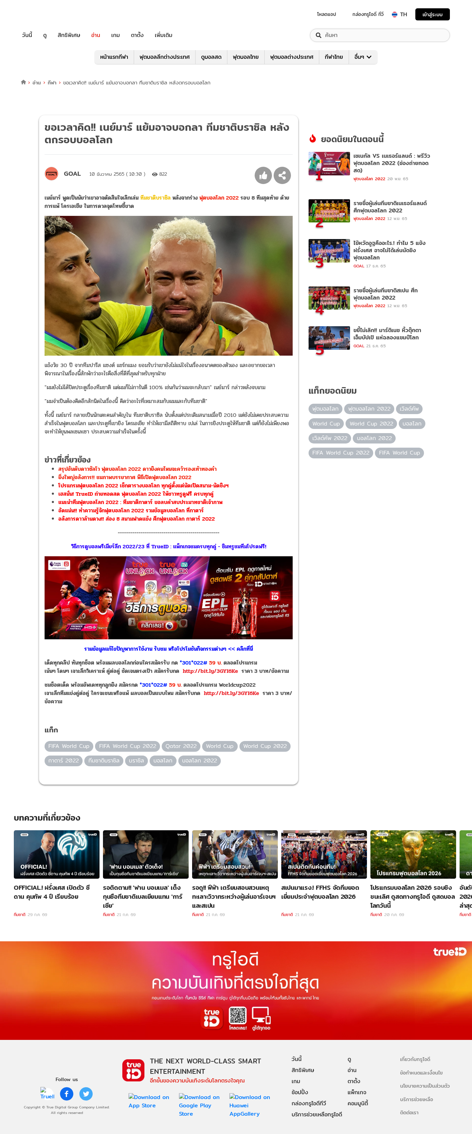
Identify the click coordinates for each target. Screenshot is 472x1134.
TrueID (43, 14)
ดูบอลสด (211, 57)
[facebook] (67, 1094)
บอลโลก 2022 (199, 760)
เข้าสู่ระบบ (433, 14)
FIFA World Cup (68, 746)
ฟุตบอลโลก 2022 (219, 197)
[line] (47, 1094)
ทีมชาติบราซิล (155, 197)
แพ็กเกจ (357, 1092)
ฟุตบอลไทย (246, 57)
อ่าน (95, 35)
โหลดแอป (326, 14)
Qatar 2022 (181, 746)
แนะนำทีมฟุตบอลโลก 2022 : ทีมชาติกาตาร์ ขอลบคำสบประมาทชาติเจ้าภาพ (140, 502)
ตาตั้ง (137, 35)
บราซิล (136, 760)
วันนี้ (27, 35)
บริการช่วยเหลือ (416, 1099)
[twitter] (86, 1094)
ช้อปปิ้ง (300, 1092)
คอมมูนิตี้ (358, 1103)
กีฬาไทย (334, 57)
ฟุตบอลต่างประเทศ (291, 57)
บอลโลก (162, 760)
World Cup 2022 (265, 746)
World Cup (220, 746)
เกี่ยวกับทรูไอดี (415, 1059)
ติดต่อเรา (409, 1112)
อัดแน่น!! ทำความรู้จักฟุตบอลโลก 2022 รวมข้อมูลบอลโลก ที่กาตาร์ (131, 510)
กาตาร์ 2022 (63, 760)
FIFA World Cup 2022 (127, 746)
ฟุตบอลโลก (325, 408)
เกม (115, 35)
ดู (45, 35)
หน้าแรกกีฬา (114, 57)
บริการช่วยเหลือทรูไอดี (317, 1114)
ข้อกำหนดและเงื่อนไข (421, 1073)
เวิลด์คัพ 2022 (329, 438)
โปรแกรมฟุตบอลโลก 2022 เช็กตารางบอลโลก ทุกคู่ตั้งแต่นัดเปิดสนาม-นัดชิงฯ (143, 485)
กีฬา (52, 82)
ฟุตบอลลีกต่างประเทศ (165, 57)
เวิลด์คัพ (409, 408)
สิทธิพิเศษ (69, 35)
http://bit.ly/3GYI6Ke (210, 671)
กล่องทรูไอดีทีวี (309, 1103)
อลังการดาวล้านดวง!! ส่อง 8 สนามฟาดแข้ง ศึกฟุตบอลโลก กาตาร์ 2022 (136, 518)
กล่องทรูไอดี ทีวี (368, 14)
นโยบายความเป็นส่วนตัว (425, 1086)
